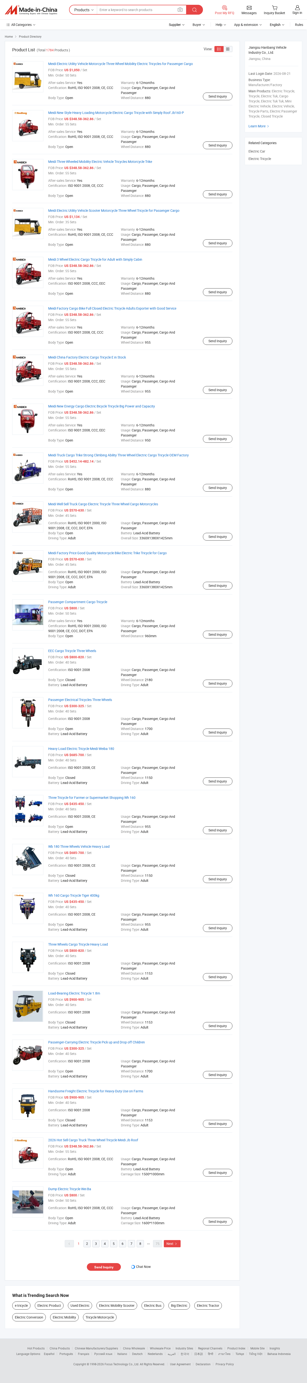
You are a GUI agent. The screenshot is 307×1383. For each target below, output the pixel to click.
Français (83, 1354)
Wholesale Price (160, 1348)
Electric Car (256, 151)
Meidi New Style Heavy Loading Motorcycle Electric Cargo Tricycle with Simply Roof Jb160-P (116, 112)
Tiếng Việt (255, 1354)
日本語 (198, 1354)
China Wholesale (134, 1348)
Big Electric (179, 1305)
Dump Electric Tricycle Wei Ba (69, 1189)
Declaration (203, 1364)
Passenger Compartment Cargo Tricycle (77, 602)
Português (66, 1354)
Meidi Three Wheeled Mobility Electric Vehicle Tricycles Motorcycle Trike (100, 161)
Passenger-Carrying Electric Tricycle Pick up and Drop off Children (96, 1042)
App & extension (246, 24)
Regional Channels (210, 1348)
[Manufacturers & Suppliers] (31, 10)
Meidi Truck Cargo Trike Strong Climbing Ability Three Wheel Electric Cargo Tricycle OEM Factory (118, 455)
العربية (172, 1354)
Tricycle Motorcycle (100, 1317)
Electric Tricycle (259, 158)
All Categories (21, 24)
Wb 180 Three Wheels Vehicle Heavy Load (79, 846)
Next (172, 1243)
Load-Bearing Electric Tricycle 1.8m (74, 993)
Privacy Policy (225, 1364)
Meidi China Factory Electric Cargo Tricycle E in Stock (87, 357)
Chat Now (143, 1266)
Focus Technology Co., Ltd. (122, 1364)
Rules (299, 24)
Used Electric (80, 1305)
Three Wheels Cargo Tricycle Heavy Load (78, 944)
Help (219, 24)
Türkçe (240, 1354)
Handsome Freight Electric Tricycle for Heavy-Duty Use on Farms (95, 1091)
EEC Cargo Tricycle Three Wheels (72, 650)
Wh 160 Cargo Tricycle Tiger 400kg (73, 895)
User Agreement (180, 1364)
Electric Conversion (29, 1317)
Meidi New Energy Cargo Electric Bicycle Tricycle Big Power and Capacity (101, 406)
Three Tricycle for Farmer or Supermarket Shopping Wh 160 (92, 797)
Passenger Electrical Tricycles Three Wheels (80, 699)
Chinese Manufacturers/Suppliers (96, 1348)
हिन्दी (210, 1354)
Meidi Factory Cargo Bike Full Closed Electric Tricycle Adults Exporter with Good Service (112, 308)
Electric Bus (152, 1305)
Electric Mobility (64, 1317)
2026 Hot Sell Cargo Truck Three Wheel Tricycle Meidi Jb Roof (93, 1140)
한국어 (185, 1354)
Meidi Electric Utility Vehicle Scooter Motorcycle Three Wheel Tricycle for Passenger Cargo (113, 210)
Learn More (259, 126)
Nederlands (155, 1354)
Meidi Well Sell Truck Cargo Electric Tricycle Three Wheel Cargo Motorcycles (103, 504)
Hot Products (36, 1348)
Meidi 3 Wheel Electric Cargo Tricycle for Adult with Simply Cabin (95, 259)
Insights (275, 1348)
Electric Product (49, 1305)
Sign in (297, 12)
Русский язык (103, 1354)
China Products (60, 1348)
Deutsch (137, 1354)
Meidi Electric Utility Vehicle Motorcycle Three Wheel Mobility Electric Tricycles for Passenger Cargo (120, 63)
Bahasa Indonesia (279, 1354)
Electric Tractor (208, 1305)
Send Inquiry (217, 96)
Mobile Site (257, 1348)
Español (49, 1354)
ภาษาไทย (224, 1354)
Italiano (122, 1354)
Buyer (197, 24)
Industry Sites (184, 1348)
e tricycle (21, 1305)
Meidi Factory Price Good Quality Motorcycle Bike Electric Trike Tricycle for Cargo (107, 553)
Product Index (236, 1348)
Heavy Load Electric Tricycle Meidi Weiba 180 (81, 748)
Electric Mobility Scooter (117, 1305)
